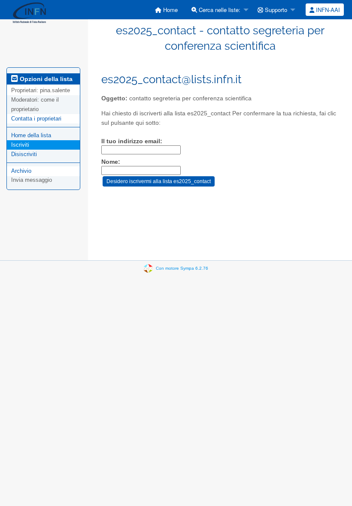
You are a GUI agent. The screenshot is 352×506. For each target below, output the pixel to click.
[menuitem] (166, 9)
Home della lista (31, 135)
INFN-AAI (327, 10)
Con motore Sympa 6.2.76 (182, 268)
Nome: (110, 162)
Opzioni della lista (45, 78)
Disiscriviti (24, 154)
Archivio (21, 171)
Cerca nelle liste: (218, 10)
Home (169, 10)
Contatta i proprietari (36, 118)
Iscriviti (20, 145)
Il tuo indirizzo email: (131, 141)
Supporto (275, 10)
